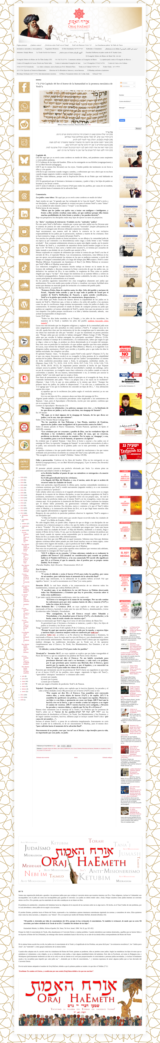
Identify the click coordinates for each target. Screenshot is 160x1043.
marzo (24, 686)
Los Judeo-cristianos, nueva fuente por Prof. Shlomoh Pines (56, 67)
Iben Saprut (61, 748)
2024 (22, 482)
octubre (24, 523)
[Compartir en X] (66, 746)
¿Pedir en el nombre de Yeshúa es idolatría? (135, 711)
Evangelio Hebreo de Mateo (49, 748)
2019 (22, 495)
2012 (22, 513)
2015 (22, 505)
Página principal (22, 45)
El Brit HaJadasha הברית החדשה (72, 49)
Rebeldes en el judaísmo (100, 748)
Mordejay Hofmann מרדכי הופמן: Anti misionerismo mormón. (36, 74)
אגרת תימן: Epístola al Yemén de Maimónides (31, 70)
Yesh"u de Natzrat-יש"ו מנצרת (82, 45)
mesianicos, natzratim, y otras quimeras (29, 49)
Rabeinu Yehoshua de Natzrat (85, 748)
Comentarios (126, 86)
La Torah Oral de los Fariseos (46, 52)
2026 (22, 477)
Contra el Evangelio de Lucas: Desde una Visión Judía (34, 63)
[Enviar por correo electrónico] (62, 746)
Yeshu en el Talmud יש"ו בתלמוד (89, 67)
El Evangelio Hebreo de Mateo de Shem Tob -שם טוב (103, 56)
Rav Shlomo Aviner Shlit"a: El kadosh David (25, 548)
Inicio (75, 757)
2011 (22, 695)
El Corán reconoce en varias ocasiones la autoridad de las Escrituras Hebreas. (135, 811)
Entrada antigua (107, 757)
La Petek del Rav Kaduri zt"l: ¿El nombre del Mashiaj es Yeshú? (135, 629)
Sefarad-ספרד (97, 74)
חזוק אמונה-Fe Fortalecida (25, 67)
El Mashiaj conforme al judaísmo (98, 70)
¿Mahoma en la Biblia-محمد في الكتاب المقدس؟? (121, 49)
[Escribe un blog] (64, 746)
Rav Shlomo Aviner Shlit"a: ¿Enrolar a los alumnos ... (25, 649)
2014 (22, 508)
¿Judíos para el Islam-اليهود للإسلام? (71, 52)
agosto (24, 530)
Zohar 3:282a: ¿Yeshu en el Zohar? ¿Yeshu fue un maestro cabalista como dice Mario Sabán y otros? (131, 670)
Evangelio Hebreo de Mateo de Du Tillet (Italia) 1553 (34, 59)
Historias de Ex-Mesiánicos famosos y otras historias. (66, 70)
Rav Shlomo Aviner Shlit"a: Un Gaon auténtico (25, 670)
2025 (22, 480)
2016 (22, 503)
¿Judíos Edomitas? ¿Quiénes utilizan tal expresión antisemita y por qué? (135, 772)
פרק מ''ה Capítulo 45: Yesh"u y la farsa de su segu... (25, 558)
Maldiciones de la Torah (70, 748)
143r (89, 124)
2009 (22, 700)
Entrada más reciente (42, 757)
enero (24, 691)
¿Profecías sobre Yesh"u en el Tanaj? (57, 45)
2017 (22, 500)
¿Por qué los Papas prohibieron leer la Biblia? (25, 589)
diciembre (25, 515)
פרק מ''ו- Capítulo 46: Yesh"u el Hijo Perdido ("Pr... (25, 537)
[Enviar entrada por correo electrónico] (58, 745)
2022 (22, 487)
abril (23, 684)
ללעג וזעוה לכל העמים (45, 750)
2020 (22, 493)
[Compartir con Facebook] (68, 746)
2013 (22, 510)
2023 (22, 485)
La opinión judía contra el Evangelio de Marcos (115, 59)
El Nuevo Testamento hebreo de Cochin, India (74, 74)
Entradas (124, 83)
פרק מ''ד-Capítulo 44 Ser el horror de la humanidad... (25, 578)
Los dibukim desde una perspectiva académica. (25, 637)
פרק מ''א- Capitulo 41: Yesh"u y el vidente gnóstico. (25, 660)
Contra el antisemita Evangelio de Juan (67, 63)
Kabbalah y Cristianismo (94, 49)
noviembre (25, 519)
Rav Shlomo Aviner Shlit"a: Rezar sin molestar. (25, 568)
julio (23, 676)
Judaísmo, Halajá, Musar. (25, 52)
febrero (24, 689)
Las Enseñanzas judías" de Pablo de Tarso (109, 45)
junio (23, 679)
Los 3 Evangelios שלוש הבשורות (94, 63)
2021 (22, 490)
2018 (22, 498)
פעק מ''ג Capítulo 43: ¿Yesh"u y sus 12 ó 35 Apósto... (25, 613)
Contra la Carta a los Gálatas (117, 63)
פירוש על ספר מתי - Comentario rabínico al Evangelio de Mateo (76, 59)
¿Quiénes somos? (35, 45)
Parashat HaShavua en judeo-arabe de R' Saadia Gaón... (104, 52)
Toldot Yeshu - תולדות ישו (111, 67)
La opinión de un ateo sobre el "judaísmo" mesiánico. (25, 600)
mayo (24, 681)
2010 (22, 697)
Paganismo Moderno (52, 49)
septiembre (25, 526)
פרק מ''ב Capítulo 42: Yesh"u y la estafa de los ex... (25, 625)
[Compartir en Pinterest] (70, 746)
